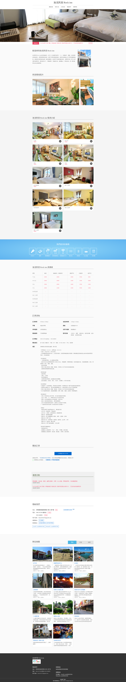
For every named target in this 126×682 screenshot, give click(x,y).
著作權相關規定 (56, 680)
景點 (72, 542)
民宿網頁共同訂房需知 (45, 457)
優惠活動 (51, 6)
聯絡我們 (69, 6)
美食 (80, 542)
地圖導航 (75, 6)
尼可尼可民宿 (50, 522)
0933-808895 (47, 671)
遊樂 (89, 542)
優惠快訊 (36, 43)
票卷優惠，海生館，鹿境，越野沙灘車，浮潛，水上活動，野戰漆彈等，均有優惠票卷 (60, 43)
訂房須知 (63, 6)
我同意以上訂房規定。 (46, 459)
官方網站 (41, 520)
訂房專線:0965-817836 (63, 453)
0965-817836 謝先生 (40, 671)
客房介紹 (57, 6)
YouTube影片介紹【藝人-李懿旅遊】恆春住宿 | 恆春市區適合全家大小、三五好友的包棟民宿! (57, 486)
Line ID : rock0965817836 (38, 526)
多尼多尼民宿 (42, 522)
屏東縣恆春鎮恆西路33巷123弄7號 (43, 669)
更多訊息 (90, 43)
